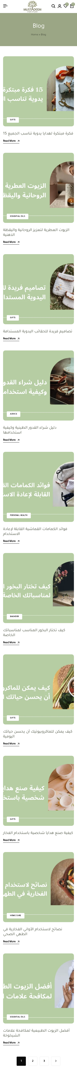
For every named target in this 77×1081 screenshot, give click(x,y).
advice (13, 414)
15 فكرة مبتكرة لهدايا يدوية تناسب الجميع (38, 134)
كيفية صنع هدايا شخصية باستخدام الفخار (38, 833)
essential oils (17, 217)
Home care (15, 916)
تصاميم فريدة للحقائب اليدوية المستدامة (37, 332)
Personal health (19, 516)
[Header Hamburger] (5, 6)
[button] (66, 6)
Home (34, 35)
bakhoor (14, 617)
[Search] (53, 6)
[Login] (59, 6)
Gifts (13, 120)
